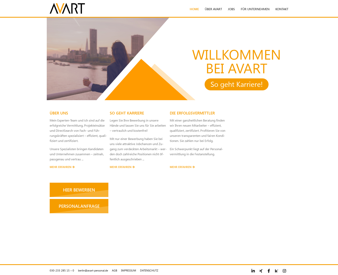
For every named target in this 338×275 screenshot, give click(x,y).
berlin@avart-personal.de (93, 270)
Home (194, 9)
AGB (114, 270)
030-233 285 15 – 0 (62, 270)
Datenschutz (149, 270)
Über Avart (213, 9)
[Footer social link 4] (276, 271)
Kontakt (281, 9)
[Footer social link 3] (269, 271)
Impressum (128, 270)
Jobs (231, 9)
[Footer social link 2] (261, 271)
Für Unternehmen (255, 9)
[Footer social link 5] (284, 271)
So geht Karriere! (236, 84)
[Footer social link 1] (253, 271)
